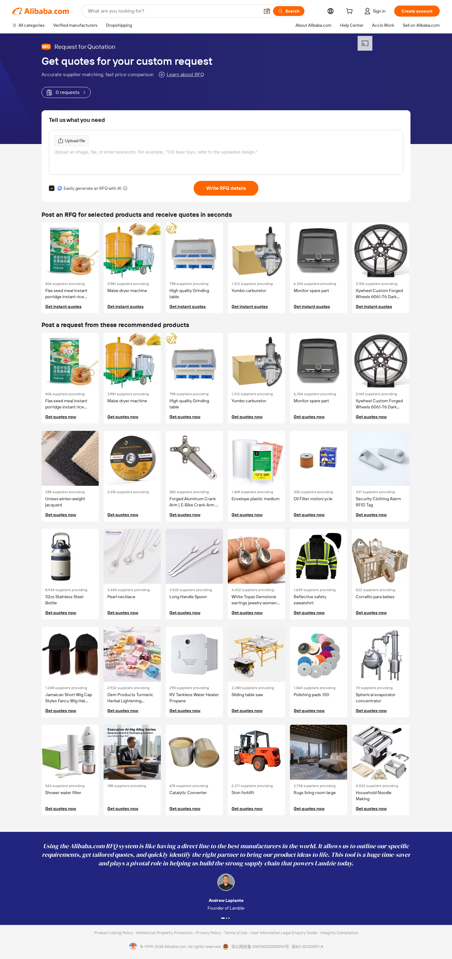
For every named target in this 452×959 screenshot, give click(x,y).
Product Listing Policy (114, 932)
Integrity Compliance (339, 932)
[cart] (350, 12)
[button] (267, 11)
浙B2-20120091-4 (307, 946)
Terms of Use (236, 932)
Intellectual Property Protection (164, 932)
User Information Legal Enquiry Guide (284, 932)
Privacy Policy (209, 932)
